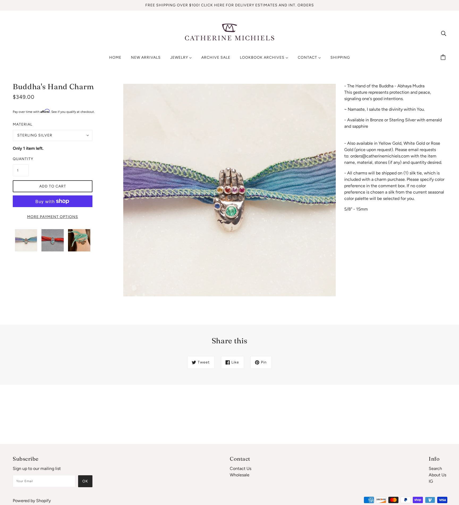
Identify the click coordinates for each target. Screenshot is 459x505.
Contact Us (240, 468)
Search (435, 468)
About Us (437, 474)
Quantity (21, 159)
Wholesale (239, 474)
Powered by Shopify (32, 500)
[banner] (229, 32)
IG (431, 481)
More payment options (52, 217)
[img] (443, 33)
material (22, 124)
